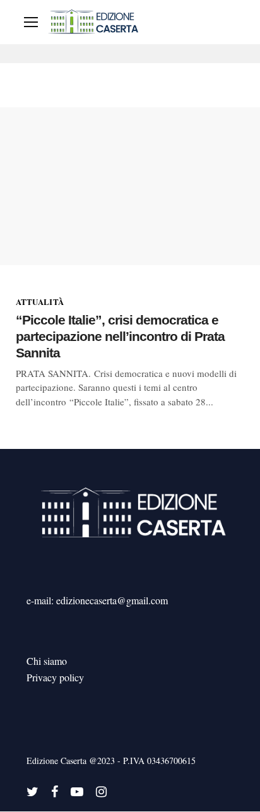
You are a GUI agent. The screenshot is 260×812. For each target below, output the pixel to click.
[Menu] (31, 22)
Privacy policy (55, 677)
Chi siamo (47, 660)
